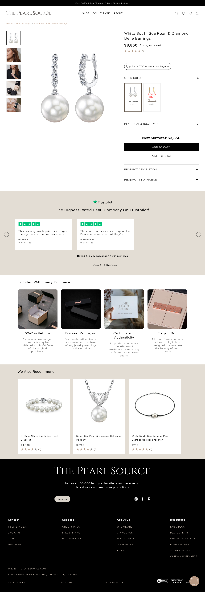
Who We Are (124, 526)
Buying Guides (179, 544)
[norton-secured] (162, 581)
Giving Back (125, 532)
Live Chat (14, 532)
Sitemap (66, 582)
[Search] (176, 13)
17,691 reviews (118, 256)
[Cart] (197, 13)
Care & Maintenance (183, 556)
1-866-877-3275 (17, 526)
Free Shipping (71, 532)
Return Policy (72, 538)
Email (12, 538)
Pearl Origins (179, 532)
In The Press (125, 544)
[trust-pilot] (177, 582)
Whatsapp (14, 544)
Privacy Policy (18, 582)
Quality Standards (183, 538)
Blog (120, 550)
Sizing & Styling (181, 550)
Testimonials (126, 538)
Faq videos (177, 526)
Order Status (71, 526)
